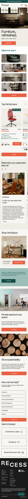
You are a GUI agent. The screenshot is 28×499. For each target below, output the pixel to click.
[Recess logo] (5, 5)
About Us (3, 478)
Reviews (11, 484)
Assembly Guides (13, 480)
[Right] (24, 247)
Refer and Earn (12, 481)
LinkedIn (11, 473)
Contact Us (14, 419)
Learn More (14, 373)
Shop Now (8, 43)
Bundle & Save (19, 262)
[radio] (2, 144)
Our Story (8, 281)
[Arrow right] (26, 104)
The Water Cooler (13, 485)
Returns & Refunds (4, 477)
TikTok (11, 474)
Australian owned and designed (14, 1)
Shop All (14, 95)
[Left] (3, 247)
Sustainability (3, 483)
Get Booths (14, 329)
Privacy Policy (3, 482)
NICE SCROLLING (23, 497)
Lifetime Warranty (4, 474)
